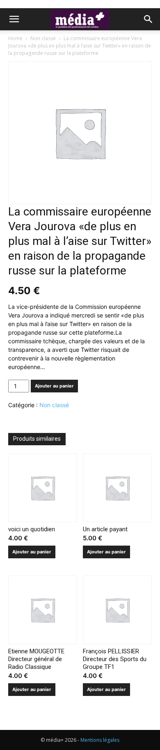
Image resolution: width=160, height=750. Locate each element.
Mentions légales (99, 739)
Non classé (43, 38)
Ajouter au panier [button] (31, 552)
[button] (14, 19)
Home (15, 38)
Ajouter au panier (54, 386)
